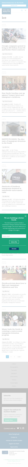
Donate (14, 249)
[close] (25, 216)
